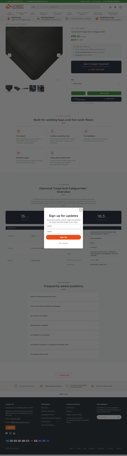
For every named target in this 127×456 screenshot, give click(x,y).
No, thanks (63, 243)
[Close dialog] (80, 209)
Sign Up (63, 237)
